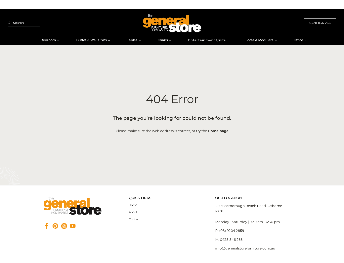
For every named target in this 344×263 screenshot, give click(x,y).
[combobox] (24, 22)
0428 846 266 (320, 23)
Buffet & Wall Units (91, 40)
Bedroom (48, 40)
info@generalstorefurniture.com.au (245, 248)
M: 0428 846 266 (228, 240)
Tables (132, 40)
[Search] (10, 22)
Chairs (163, 40)
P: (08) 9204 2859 (229, 231)
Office (298, 40)
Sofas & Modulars (259, 40)
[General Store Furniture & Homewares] (172, 23)
